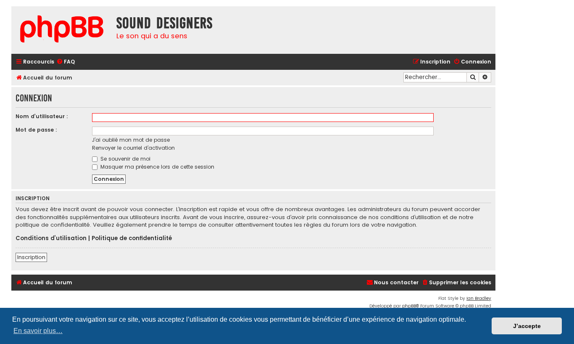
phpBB (409, 306)
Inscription (31, 257)
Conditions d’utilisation (51, 238)
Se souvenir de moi (124, 158)
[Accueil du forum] (61, 30)
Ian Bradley (478, 298)
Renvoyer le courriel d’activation (133, 148)
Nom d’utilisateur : (42, 116)
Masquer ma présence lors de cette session (156, 166)
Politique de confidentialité (132, 238)
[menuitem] (65, 62)
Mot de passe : (36, 129)
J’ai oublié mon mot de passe (131, 140)
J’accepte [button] (527, 326)
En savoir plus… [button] (38, 330)
